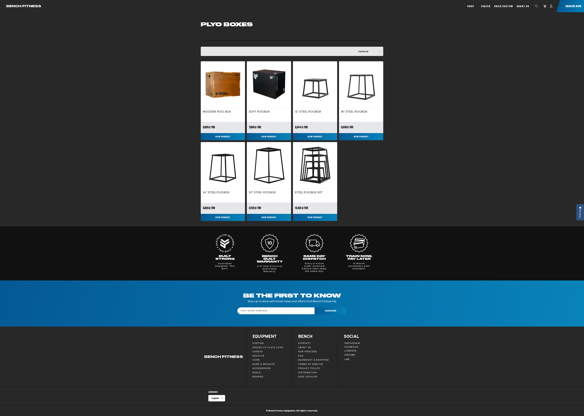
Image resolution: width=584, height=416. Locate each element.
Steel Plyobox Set (309, 192)
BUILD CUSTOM (503, 6)
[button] (536, 6)
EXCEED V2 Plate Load (267, 347)
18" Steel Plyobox (354, 112)
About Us (523, 6)
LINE (346, 360)
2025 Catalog (307, 377)
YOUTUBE (349, 355)
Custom (258, 343)
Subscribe (330, 310)
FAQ (300, 356)
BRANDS (257, 377)
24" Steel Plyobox (216, 192)
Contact (304, 343)
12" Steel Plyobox (308, 112)
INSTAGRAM (352, 343)
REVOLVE (258, 356)
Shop (470, 6)
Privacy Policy (309, 368)
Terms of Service (310, 364)
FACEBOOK (351, 347)
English (215, 398)
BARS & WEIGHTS (263, 364)
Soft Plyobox (259, 112)
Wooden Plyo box (217, 112)
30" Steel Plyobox (262, 192)
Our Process (307, 352)
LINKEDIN (351, 351)
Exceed (485, 6)
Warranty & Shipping (313, 360)
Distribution (307, 373)
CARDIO (257, 352)
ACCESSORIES (261, 368)
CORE (256, 360)
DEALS (256, 373)
